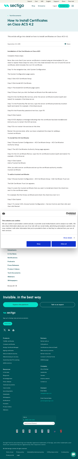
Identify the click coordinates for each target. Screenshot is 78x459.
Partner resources (46, 353)
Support (56, 1)
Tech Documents (14, 273)
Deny (38, 244)
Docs (63, 1)
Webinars (11, 277)
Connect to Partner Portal (48, 357)
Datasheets (12, 250)
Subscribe (7, 323)
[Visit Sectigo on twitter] (4, 330)
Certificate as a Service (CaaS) (49, 347)
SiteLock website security (10, 353)
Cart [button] (36, 1)
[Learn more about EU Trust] (55, 431)
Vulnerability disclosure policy (35, 452)
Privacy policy (20, 452)
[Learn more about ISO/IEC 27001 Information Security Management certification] (61, 431)
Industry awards (45, 378)
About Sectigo (44, 369)
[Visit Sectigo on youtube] (13, 330)
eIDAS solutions (7, 363)
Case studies (6, 388)
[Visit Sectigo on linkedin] (9, 330)
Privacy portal (10, 455)
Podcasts (11, 261)
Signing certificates (8, 350)
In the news (6, 372)
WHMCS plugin (45, 360)
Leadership (44, 372)
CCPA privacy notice (52, 452)
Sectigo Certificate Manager (10, 347)
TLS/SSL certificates (8, 341)
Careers (43, 375)
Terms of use (9, 452)
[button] (73, 454)
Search (30, 1)
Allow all (64, 244)
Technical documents (9, 385)
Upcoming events (8, 391)
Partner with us (45, 341)
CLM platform (44, 344)
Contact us (44, 381)
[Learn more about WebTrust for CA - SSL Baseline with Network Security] (42, 431)
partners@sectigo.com (47, 401)
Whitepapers (12, 280)
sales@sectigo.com (46, 393)
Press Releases (13, 265)
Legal (18, 455)
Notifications (12, 258)
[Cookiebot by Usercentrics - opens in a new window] (67, 213)
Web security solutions (47, 350)
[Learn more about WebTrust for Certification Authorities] (23, 431)
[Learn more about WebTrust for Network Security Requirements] (17, 431)
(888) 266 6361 (30, 420)
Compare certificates (9, 344)
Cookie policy (65, 452)
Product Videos (14, 269)
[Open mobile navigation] (73, 6)
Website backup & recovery (10, 357)
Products (6, 338)
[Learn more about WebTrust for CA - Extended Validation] (29, 431)
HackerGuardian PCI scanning (11, 360)
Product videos (7, 407)
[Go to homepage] (14, 6)
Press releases (7, 381)
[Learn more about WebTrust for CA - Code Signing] (48, 431)
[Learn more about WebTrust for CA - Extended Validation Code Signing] (36, 431)
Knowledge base (7, 378)
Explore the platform (20, 305)
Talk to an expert (57, 305)
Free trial (71, 1)
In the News (12, 254)
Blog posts (6, 375)
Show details (67, 238)
